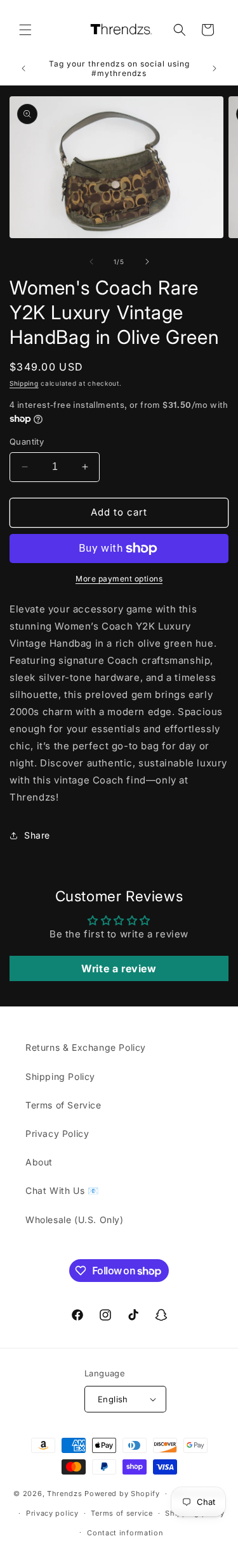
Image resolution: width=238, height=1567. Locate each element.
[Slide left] (91, 262)
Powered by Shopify (122, 1493)
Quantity (27, 441)
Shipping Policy (60, 1076)
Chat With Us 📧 (61, 1190)
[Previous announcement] (23, 68)
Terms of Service (63, 1105)
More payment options (119, 578)
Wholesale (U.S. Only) (74, 1219)
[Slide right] (147, 262)
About (39, 1162)
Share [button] (37, 835)
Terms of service (121, 1513)
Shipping (24, 383)
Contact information (125, 1532)
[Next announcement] (214, 68)
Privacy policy (52, 1513)
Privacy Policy (57, 1133)
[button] (25, 30)
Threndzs (65, 1493)
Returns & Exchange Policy (85, 1047)
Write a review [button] (118, 968)
